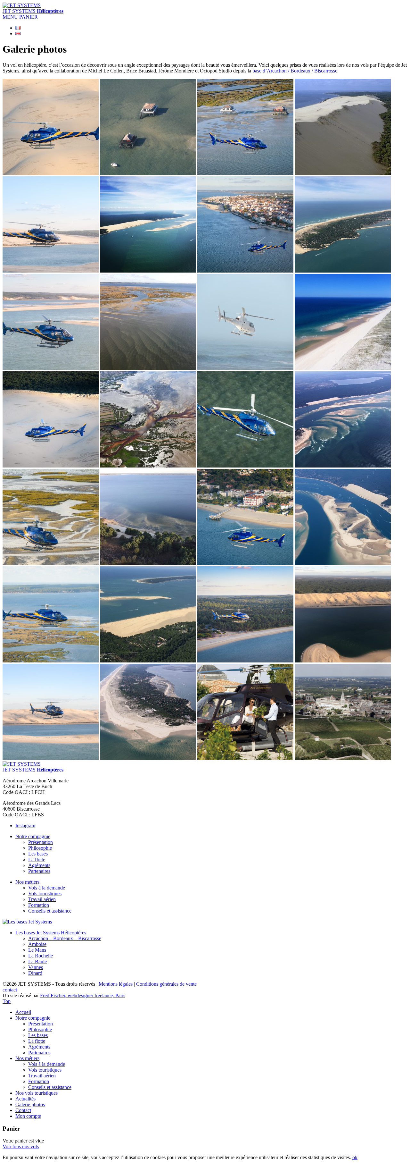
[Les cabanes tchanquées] (148, 173)
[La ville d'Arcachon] (245, 271)
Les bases (38, 853)
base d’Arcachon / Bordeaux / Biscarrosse (294, 70)
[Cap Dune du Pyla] (343, 173)
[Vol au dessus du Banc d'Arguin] (51, 368)
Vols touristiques (45, 893)
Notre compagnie (32, 836)
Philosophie (40, 848)
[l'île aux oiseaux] (51, 563)
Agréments (39, 865)
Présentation (40, 842)
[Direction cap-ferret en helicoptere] (51, 758)
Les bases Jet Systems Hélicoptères (50, 932)
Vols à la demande (46, 887)
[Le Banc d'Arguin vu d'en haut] (343, 465)
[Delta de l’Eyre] (148, 465)
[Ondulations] (148, 368)
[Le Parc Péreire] (245, 660)
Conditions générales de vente (166, 984)
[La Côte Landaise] (343, 368)
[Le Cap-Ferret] (343, 271)
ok (354, 1157)
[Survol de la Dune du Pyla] (51, 465)
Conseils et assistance (49, 911)
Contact (23, 1110)
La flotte (36, 859)
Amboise (37, 944)
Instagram (25, 825)
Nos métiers (27, 882)
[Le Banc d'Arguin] (148, 660)
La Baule (37, 961)
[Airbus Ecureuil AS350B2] (245, 465)
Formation (38, 905)
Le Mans (37, 950)
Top (7, 1001)
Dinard (35, 973)
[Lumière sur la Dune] (343, 660)
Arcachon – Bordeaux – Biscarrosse (64, 938)
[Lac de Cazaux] (148, 563)
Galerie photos (30, 1104)
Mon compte (28, 1116)
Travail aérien (42, 899)
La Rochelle (40, 955)
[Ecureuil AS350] (245, 368)
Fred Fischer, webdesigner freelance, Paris (82, 995)
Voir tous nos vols (21, 1146)
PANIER (28, 17)
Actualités (25, 1098)
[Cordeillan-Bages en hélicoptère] (245, 758)
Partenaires (39, 871)
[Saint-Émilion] (343, 758)
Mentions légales (116, 984)
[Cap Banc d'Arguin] (343, 563)
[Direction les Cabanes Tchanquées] (51, 660)
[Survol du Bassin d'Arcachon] (51, 271)
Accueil (23, 1012)
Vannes (35, 967)
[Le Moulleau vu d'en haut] (245, 563)
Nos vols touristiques (36, 1093)
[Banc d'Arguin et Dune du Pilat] (148, 271)
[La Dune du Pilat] (51, 173)
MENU (10, 17)
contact (10, 989)
